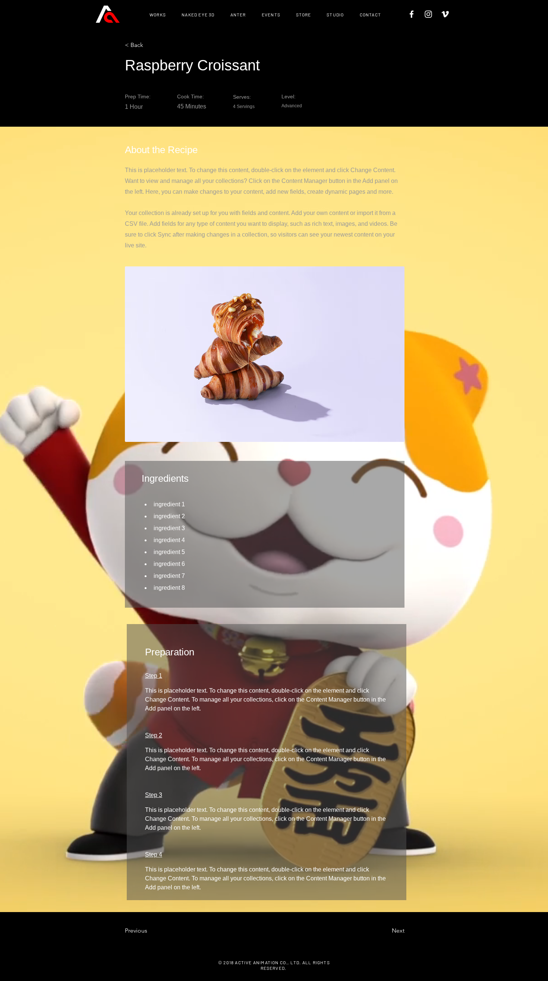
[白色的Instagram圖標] (428, 14)
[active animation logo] (108, 14)
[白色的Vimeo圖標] (445, 14)
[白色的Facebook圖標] (411, 14)
